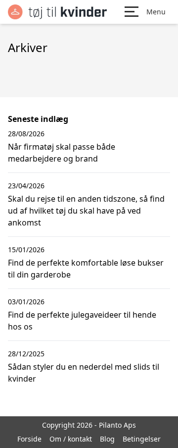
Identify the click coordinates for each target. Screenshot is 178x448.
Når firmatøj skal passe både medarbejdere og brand (61, 152)
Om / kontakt (70, 439)
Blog (107, 439)
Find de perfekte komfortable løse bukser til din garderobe (86, 268)
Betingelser (142, 439)
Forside (29, 439)
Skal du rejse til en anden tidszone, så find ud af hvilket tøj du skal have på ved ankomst (86, 210)
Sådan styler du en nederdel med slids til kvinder (83, 372)
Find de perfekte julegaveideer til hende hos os (82, 320)
